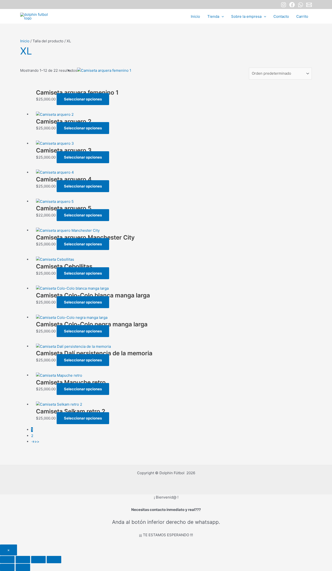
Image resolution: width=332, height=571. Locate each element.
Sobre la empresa (246, 16)
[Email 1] (309, 5)
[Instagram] (283, 5)
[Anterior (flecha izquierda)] (7, 567)
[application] (221, 16)
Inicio (195, 16)
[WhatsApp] (300, 5)
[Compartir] (38, 559)
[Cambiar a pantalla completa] (23, 559)
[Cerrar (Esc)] (54, 559)
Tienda (213, 16)
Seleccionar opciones (83, 99)
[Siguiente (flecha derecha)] (23, 567)
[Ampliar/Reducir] (7, 559)
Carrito (302, 16)
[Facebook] (292, 5)
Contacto (281, 16)
